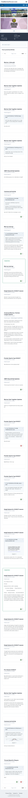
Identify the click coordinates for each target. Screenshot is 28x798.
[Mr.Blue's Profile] (14, 31)
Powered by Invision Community (14, 796)
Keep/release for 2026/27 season (13, 291)
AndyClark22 (8, 768)
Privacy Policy (9, 793)
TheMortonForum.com (9, 2)
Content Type (6, 44)
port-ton (20, 147)
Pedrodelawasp (8, 199)
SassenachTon (8, 234)
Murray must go (8, 226)
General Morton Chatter (10, 63)
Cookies (20, 793)
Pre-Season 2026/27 (10, 669)
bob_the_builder (8, 540)
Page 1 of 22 (13, 53)
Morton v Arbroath (9, 62)
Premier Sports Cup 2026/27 (12, 358)
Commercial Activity (10, 191)
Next (23, 53)
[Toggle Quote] (6, 115)
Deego (19, 115)
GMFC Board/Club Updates (12, 171)
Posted (10, 65)
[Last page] (26, 54)
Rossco (19, 728)
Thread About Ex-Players (11, 760)
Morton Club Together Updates (13, 85)
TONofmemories (9, 429)
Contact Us (15, 793)
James (20, 483)
